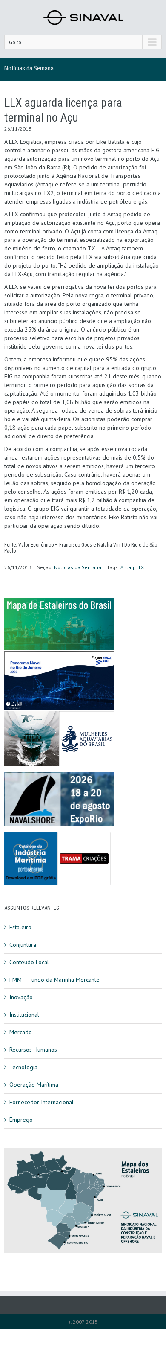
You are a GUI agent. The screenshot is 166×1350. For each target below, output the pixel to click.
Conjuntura (22, 944)
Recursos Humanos (33, 1049)
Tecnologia (23, 1067)
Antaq (127, 567)
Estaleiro (20, 927)
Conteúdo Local (29, 962)
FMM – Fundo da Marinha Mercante (54, 979)
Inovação (21, 997)
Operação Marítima (33, 1084)
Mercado (20, 1032)
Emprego (21, 1119)
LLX (140, 567)
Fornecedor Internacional (41, 1102)
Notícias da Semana (29, 68)
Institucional (24, 1014)
